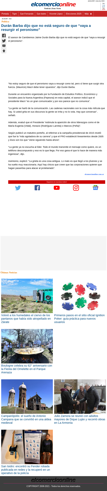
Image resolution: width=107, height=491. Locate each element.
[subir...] (4, 51)
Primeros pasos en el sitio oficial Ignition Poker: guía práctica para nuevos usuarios (79, 319)
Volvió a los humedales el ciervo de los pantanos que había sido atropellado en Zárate (26, 319)
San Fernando (26, 14)
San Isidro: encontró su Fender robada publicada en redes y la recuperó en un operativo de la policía (25, 470)
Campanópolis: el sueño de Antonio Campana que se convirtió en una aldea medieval (26, 419)
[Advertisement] (55, 62)
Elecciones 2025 (73, 14)
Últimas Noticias (9, 272)
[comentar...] (4, 46)
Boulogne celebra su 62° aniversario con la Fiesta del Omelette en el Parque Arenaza (26, 369)
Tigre (14, 14)
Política (5, 21)
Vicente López (56, 14)
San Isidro (41, 14)
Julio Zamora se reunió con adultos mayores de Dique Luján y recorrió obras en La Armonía (79, 419)
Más (87, 14)
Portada (5, 14)
